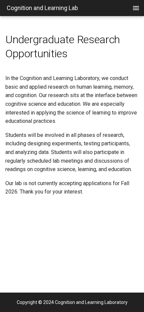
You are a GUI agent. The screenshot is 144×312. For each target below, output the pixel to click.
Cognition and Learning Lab (42, 7)
